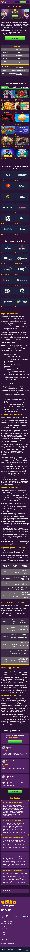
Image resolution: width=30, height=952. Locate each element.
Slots (24, 87)
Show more (15, 791)
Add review (15, 741)
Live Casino (10, 87)
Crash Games (17, 87)
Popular (3, 87)
